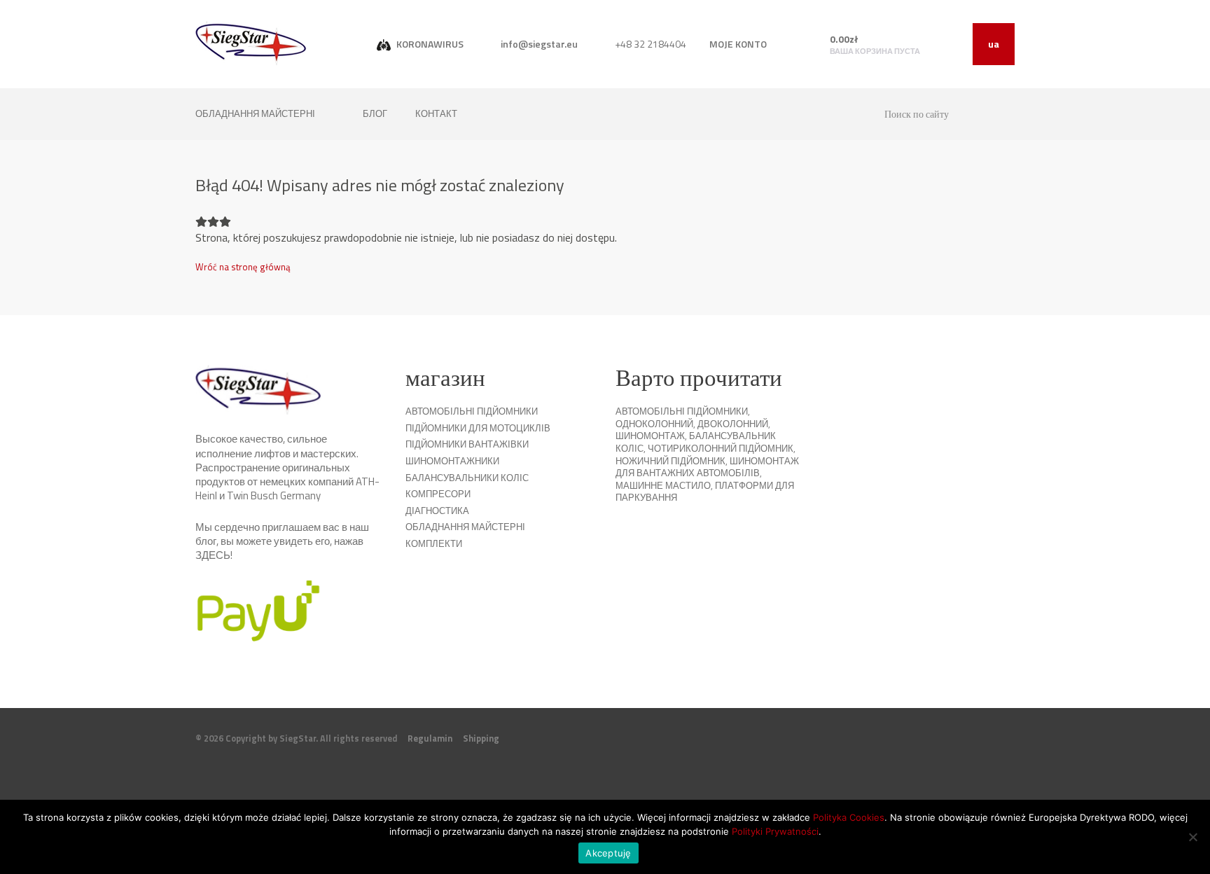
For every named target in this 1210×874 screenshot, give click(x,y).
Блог (375, 113)
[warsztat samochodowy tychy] (251, 43)
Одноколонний (654, 424)
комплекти (433, 543)
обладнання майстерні (256, 113)
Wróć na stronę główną (243, 267)
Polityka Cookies (848, 817)
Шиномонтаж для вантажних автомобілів (707, 467)
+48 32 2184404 (649, 43)
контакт (436, 113)
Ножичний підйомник (670, 461)
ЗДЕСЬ (212, 555)
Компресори (438, 494)
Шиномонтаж (650, 436)
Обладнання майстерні (465, 527)
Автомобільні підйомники (471, 411)
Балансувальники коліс (467, 478)
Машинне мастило (663, 485)
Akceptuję (608, 853)
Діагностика (437, 511)
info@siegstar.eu (538, 43)
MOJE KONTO (738, 43)
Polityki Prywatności (775, 831)
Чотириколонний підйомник (720, 448)
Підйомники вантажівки (467, 444)
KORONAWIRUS (429, 43)
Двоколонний (732, 424)
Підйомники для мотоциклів (477, 428)
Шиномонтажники (452, 461)
